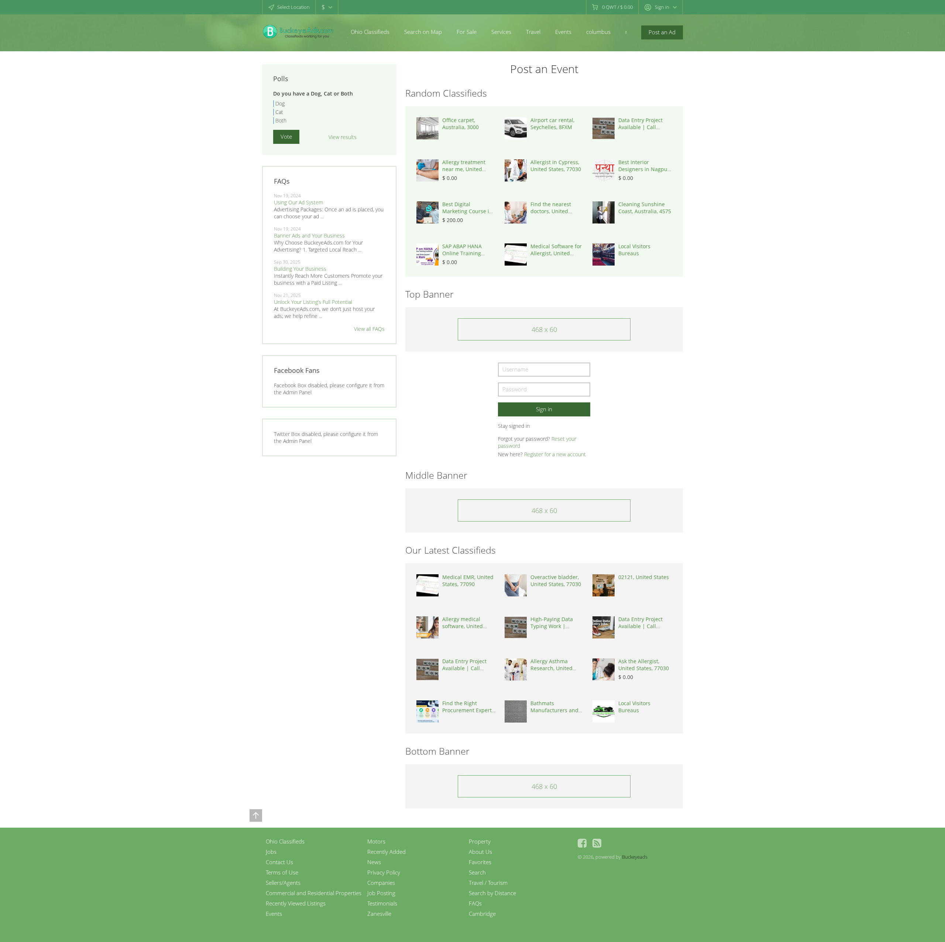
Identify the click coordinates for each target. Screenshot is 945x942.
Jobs (271, 851)
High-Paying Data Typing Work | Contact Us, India (551, 626)
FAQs (475, 903)
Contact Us (279, 862)
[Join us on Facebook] (582, 843)
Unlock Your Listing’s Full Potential (313, 301)
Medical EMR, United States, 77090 (468, 581)
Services (501, 31)
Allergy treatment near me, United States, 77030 (463, 169)
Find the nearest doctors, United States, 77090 (550, 211)
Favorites (480, 862)
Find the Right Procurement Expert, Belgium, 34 (467, 710)
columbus (598, 31)
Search (477, 872)
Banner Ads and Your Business (309, 235)
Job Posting (381, 893)
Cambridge (482, 913)
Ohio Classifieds (370, 31)
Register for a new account (555, 454)
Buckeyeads (634, 856)
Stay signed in (514, 425)
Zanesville (379, 913)
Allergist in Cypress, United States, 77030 (555, 166)
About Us (480, 851)
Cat (279, 111)
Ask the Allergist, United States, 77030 (643, 665)
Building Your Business (300, 268)
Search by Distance (492, 893)
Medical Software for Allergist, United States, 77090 (556, 253)
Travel (533, 31)
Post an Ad (662, 32)
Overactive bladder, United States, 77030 (555, 581)
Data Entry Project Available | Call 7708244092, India (640, 127)
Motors (376, 841)
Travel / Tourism (488, 882)
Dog (280, 103)
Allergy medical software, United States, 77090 (462, 626)
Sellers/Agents (283, 882)
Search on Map (423, 31)
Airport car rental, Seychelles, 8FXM (552, 124)
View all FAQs (369, 328)
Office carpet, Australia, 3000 (460, 124)
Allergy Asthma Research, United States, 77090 (551, 668)
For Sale (467, 31)
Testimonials (382, 903)
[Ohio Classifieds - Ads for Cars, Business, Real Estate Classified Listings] (299, 31)
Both (280, 120)
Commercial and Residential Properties (313, 893)
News (374, 862)
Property (480, 841)
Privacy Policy (383, 872)
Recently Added (386, 851)
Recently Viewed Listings (296, 903)
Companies (381, 882)
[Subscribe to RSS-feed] (596, 843)
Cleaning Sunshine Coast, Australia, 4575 (644, 208)
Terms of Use (282, 872)
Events (563, 31)
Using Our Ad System (298, 202)
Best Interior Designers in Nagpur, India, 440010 (644, 169)
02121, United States (643, 577)
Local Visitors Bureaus (634, 250)
